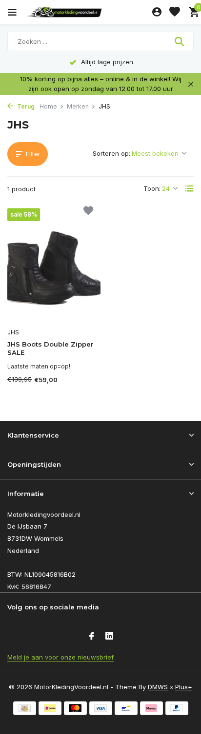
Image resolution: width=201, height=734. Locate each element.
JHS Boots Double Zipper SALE (50, 348)
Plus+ (183, 687)
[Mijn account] (156, 12)
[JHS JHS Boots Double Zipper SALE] (53, 265)
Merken (78, 106)
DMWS (158, 687)
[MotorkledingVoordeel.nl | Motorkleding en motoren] (87, 12)
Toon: (152, 188)
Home (48, 106)
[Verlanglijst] (174, 12)
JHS (13, 332)
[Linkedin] (109, 636)
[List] (189, 188)
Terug (25, 106)
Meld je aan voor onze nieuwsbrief (60, 657)
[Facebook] (92, 636)
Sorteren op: (111, 153)
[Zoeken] (180, 41)
